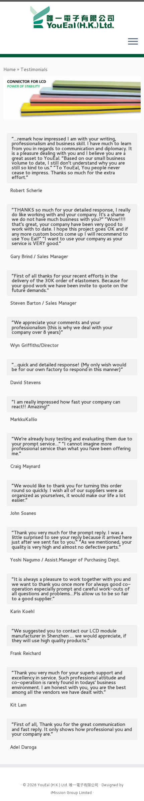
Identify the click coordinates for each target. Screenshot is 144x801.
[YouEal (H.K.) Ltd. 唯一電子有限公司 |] (72, 16)
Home (9, 69)
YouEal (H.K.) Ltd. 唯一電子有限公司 (68, 784)
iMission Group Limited (71, 792)
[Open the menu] (133, 42)
